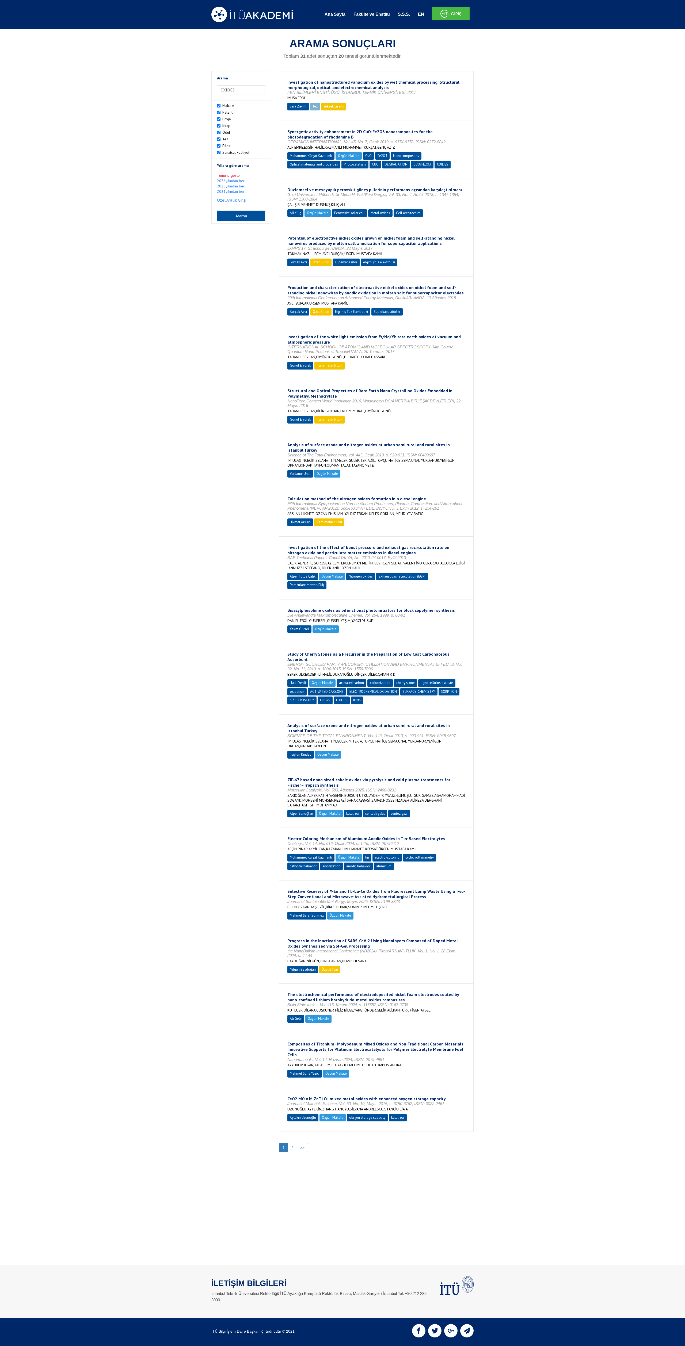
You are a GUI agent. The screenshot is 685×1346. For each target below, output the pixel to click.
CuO (368, 155)
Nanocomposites (406, 155)
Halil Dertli (298, 682)
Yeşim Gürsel (299, 629)
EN (421, 14)
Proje (226, 119)
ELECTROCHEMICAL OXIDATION (373, 691)
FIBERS (325, 700)
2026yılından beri (231, 180)
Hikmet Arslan (300, 522)
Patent (227, 112)
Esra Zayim (298, 106)
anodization (331, 866)
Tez (225, 139)
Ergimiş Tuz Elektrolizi (351, 311)
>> (302, 1147)
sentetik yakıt (375, 813)
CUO (375, 164)
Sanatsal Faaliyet (235, 152)
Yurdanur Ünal (300, 473)
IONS (357, 700)
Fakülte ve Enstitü (371, 14)
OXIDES (442, 164)
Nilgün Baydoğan (303, 969)
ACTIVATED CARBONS (327, 691)
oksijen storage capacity (367, 1117)
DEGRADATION (396, 164)
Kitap (226, 125)
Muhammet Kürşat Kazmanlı (311, 155)
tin (367, 857)
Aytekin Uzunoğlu (303, 1117)
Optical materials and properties (314, 164)
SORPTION (449, 691)
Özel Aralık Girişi (231, 200)
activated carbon (351, 682)
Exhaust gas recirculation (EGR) (402, 576)
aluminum (383, 866)
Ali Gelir (296, 1018)
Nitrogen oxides (361, 576)
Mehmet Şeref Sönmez (307, 915)
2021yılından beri (231, 191)
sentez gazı (399, 813)
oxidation (297, 691)
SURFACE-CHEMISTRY (419, 691)
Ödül (226, 132)
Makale (228, 105)
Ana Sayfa (335, 14)
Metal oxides (380, 213)
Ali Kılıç (295, 213)
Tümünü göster (229, 175)
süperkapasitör (346, 262)
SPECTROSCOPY (302, 700)
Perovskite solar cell (349, 213)
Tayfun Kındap (300, 754)
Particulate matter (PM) (307, 585)
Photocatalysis (355, 164)
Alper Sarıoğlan (301, 813)
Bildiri (226, 145)
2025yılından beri (231, 186)
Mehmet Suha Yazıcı (304, 1073)
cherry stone (405, 682)
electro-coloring (387, 857)
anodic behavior (358, 866)
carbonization (380, 682)
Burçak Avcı (298, 262)
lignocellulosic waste (437, 682)
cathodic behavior (303, 866)
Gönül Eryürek (300, 365)
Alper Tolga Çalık (302, 576)
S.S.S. (404, 14)
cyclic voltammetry (419, 857)
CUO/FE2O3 (422, 164)
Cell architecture (408, 213)
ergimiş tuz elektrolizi (379, 262)
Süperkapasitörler (387, 311)
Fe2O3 (382, 155)
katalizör (352, 813)
